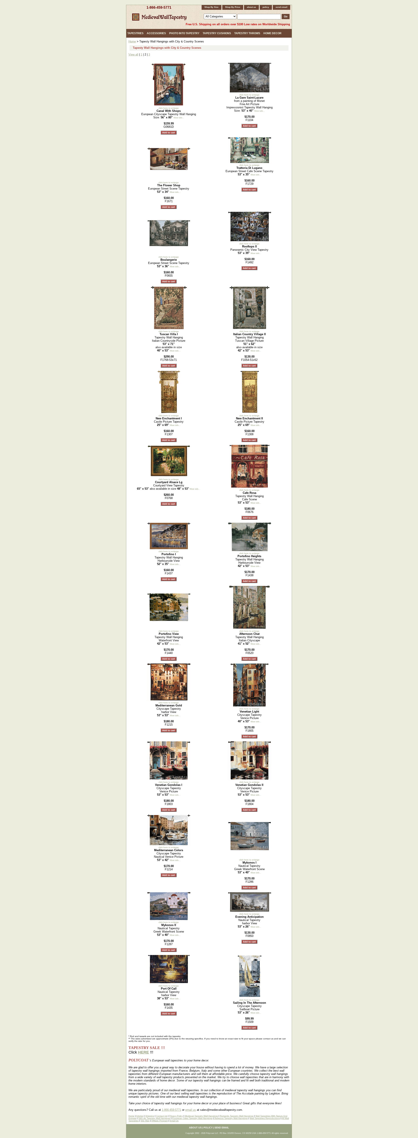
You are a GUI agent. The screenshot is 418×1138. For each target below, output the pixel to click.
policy (266, 7)
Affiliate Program (159, 1121)
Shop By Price (232, 7)
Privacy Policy (176, 1116)
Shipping (149, 1116)
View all (133, 54)
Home (132, 41)
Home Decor (272, 33)
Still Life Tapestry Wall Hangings (154, 1118)
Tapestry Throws (247, 33)
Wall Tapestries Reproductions (265, 1118)
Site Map (145, 1121)
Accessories (156, 33)
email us (190, 1109)
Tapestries (135, 33)
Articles (139, 1116)
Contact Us (161, 1116)
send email (281, 7)
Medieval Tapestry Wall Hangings (201, 1116)
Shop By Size (211, 7)
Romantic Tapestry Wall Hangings (236, 1116)
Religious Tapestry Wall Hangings (231, 1118)
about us (251, 7)
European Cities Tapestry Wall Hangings (192, 1118)
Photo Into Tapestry (184, 33)
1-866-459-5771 (159, 7)
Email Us (174, 1121)
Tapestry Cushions (217, 33)
